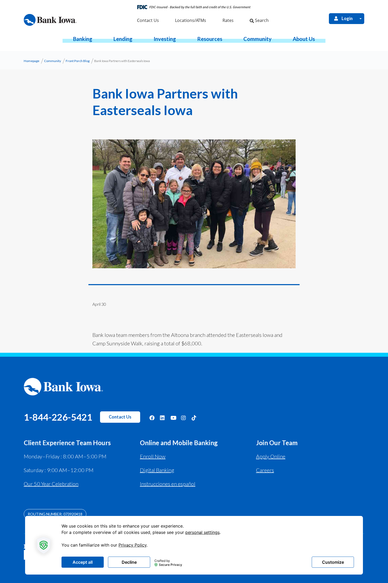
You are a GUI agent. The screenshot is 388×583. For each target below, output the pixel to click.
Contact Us (120, 417)
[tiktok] (194, 418)
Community (52, 61)
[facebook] (152, 418)
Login (347, 18)
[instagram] (183, 418)
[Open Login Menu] (360, 18)
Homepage (31, 61)
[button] (83, 39)
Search (261, 20)
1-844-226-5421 (58, 416)
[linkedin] (162, 418)
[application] (194, 545)
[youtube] (173, 418)
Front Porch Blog (77, 61)
